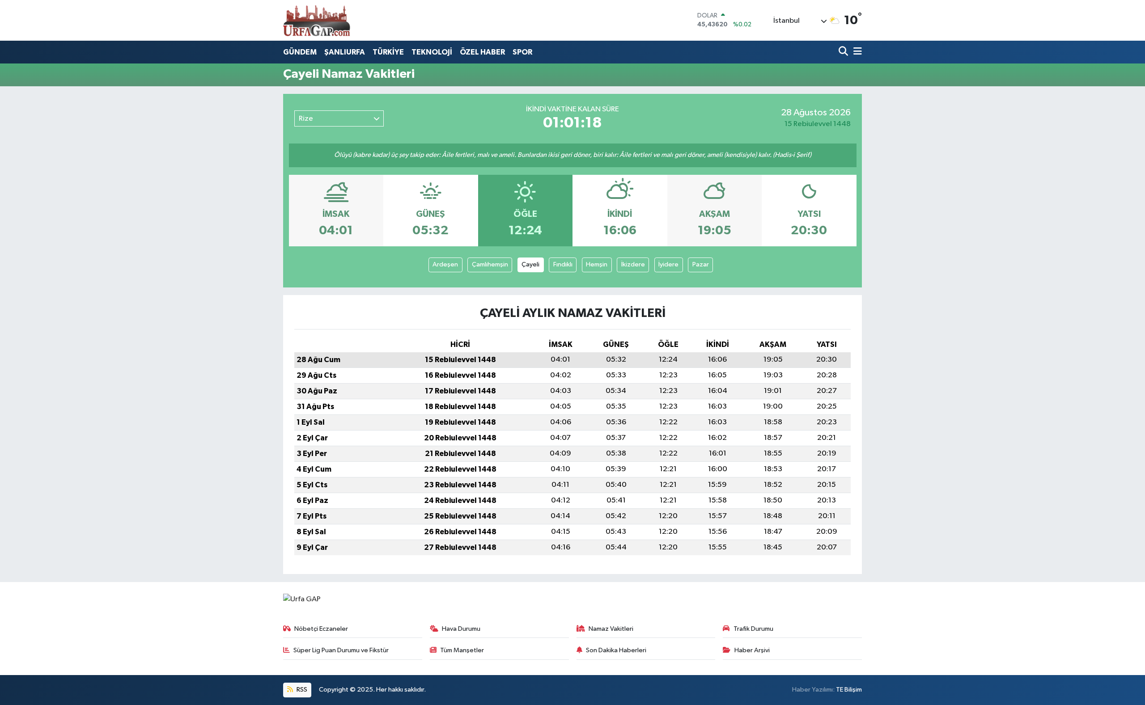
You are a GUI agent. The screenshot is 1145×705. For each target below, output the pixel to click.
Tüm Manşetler (462, 650)
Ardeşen (445, 264)
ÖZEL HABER (482, 52)
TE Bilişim (849, 689)
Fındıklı (562, 264)
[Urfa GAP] (316, 20)
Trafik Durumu (753, 628)
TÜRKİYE (388, 52)
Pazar (700, 264)
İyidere (668, 264)
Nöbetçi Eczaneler (321, 628)
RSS (301, 689)
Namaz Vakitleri (611, 628)
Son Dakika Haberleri (616, 650)
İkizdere (633, 264)
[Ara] (844, 52)
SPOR (522, 52)
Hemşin (596, 264)
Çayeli (530, 264)
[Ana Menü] (856, 52)
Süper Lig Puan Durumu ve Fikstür (341, 650)
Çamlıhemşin (490, 264)
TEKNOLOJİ (431, 52)
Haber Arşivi (752, 650)
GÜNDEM (300, 52)
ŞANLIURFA (344, 52)
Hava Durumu (461, 628)
